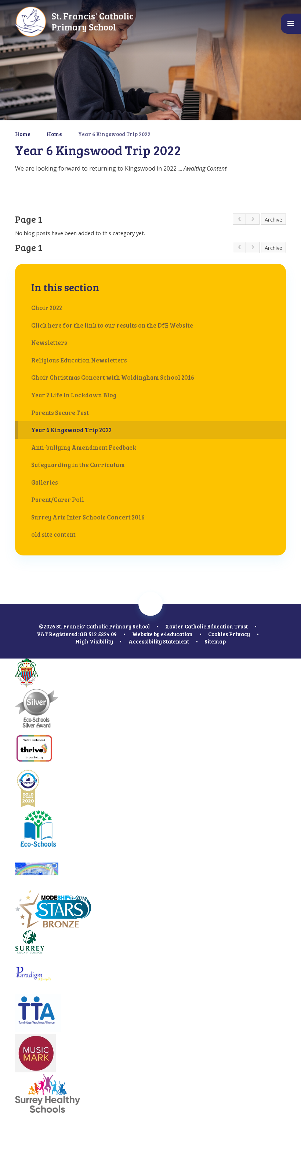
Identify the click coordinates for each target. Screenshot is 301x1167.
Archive (273, 219)
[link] (239, 219)
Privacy (239, 634)
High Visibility (94, 641)
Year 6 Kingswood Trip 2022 (114, 134)
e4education (177, 634)
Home (22, 134)
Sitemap (215, 641)
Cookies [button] (218, 634)
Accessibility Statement (158, 641)
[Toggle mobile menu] (291, 24)
